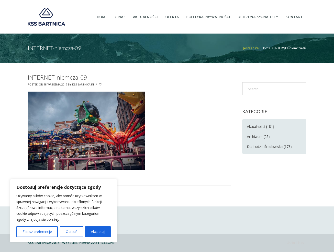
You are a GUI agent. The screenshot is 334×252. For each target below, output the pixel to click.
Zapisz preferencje (37, 231)
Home (266, 48)
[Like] (100, 84)
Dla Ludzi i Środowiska (265, 146)
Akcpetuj (98, 231)
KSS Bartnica (81, 84)
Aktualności (256, 126)
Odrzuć (71, 231)
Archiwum (255, 136)
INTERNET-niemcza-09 (57, 77)
